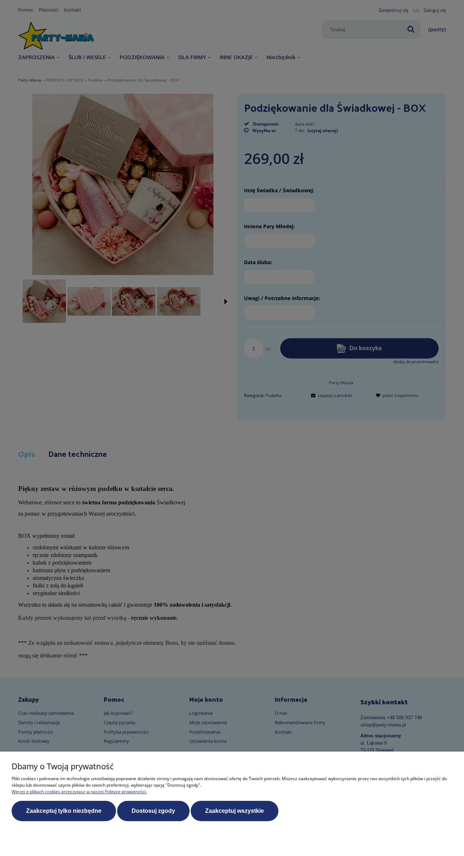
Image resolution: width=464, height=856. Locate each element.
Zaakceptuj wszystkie (234, 811)
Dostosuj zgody (153, 811)
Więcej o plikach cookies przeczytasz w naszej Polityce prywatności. (79, 792)
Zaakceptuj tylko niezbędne (64, 811)
